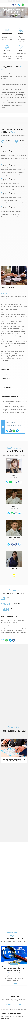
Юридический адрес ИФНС (7, 16)
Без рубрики (14, 964)
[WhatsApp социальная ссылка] (14, 1)
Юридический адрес (15, 14)
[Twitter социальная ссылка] (11, 1)
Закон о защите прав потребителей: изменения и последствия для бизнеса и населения (14, 968)
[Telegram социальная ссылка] (19, 1)
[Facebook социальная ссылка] (9, 1)
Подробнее (14, 983)
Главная (8, 14)
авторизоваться (5, 1018)
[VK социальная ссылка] (17, 1)
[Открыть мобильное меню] (1, 4)
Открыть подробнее (26, 740)
